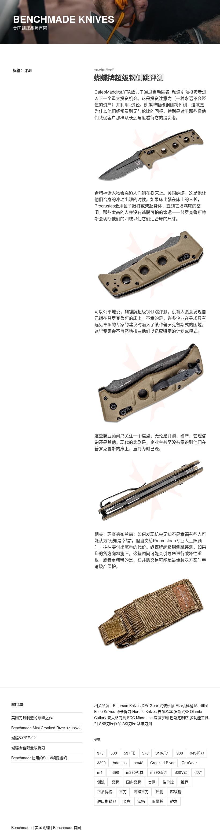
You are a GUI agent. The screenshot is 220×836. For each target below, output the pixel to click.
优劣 (198, 772)
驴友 (174, 801)
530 (114, 753)
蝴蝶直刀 (141, 791)
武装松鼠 (166, 705)
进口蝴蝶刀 (106, 801)
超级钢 (175, 791)
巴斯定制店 (179, 717)
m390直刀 (158, 772)
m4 (99, 772)
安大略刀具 (116, 717)
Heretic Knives (144, 711)
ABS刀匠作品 (110, 723)
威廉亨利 (161, 717)
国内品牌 (133, 782)
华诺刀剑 (144, 723)
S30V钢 (180, 772)
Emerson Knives (127, 705)
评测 (159, 791)
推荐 (184, 782)
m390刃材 (134, 772)
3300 (101, 762)
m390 (114, 772)
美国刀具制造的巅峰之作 (32, 717)
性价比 (168, 782)
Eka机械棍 (184, 705)
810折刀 (163, 753)
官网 (152, 782)
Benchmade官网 (67, 827)
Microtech (144, 717)
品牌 (115, 782)
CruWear (189, 762)
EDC (131, 717)
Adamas (120, 762)
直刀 (123, 791)
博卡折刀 (123, 711)
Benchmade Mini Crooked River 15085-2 (45, 727)
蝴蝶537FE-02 (23, 737)
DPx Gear (150, 705)
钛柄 (141, 801)
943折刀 (197, 753)
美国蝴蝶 (176, 193)
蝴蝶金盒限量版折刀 (28, 747)
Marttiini (201, 705)
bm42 (138, 762)
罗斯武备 (181, 711)
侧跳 (101, 782)
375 (100, 753)
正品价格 (104, 791)
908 (180, 753)
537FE (129, 753)
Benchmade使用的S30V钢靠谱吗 (39, 757)
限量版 (157, 801)
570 (145, 753)
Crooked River (162, 762)
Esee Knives (104, 711)
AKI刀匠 (129, 723)
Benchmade (21, 827)
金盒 (126, 801)
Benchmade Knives (63, 19)
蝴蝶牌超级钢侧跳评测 (129, 78)
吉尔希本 (165, 711)
